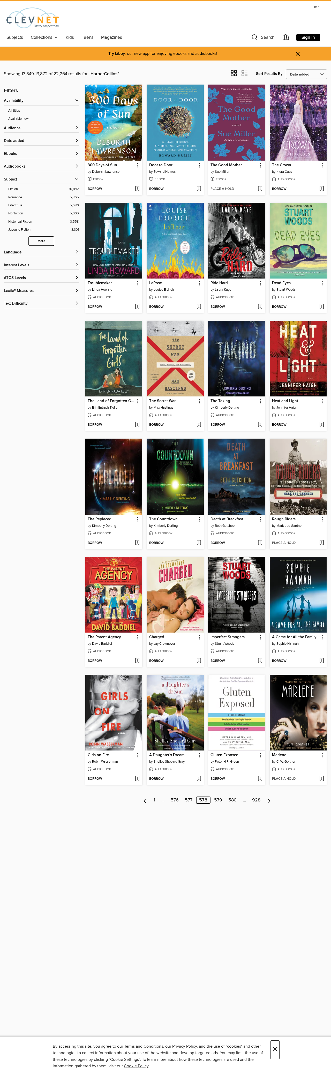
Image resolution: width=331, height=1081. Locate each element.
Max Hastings (163, 408)
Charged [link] (156, 637)
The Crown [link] (281, 165)
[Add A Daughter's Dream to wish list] (198, 779)
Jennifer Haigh (286, 408)
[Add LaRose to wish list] (198, 307)
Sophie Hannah (287, 644)
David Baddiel (102, 644)
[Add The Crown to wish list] (321, 189)
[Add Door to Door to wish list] (198, 189)
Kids (70, 37)
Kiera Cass (284, 172)
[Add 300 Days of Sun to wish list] (137, 189)
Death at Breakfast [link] (226, 519)
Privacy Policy (184, 1046)
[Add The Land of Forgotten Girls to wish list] (137, 425)
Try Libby (116, 53)
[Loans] (286, 38)
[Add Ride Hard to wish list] (260, 307)
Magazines (111, 37)
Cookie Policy (136, 1066)
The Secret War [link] (162, 401)
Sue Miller (222, 172)
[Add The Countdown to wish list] (198, 543)
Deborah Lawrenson (106, 172)
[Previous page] (145, 800)
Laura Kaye (223, 290)
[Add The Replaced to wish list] (137, 543)
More (41, 241)
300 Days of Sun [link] (102, 165)
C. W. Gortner (285, 762)
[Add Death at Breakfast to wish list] (260, 543)
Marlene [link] (279, 755)
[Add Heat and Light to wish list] (321, 425)
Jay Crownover (164, 644)
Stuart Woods (286, 290)
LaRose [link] (155, 283)
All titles (14, 111)
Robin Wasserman (105, 762)
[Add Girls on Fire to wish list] (137, 779)
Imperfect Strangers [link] (227, 637)
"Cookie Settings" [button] (124, 1059)
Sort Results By (269, 73)
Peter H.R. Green (227, 762)
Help (316, 7)
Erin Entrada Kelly (104, 408)
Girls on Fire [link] (98, 755)
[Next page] (269, 800)
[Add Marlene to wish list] (321, 779)
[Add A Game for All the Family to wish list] (321, 661)
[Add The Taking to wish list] (260, 425)
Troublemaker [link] (100, 283)
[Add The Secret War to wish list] (198, 425)
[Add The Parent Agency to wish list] (137, 661)
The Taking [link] (220, 401)
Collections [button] (42, 37)
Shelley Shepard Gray (169, 762)
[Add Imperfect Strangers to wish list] (260, 661)
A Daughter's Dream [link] (166, 755)
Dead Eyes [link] (281, 283)
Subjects (14, 37)
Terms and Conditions (143, 1046)
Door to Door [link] (160, 165)
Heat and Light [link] (285, 401)
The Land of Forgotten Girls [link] (111, 401)
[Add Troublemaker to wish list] (137, 307)
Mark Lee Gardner (289, 526)
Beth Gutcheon (225, 526)
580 (232, 800)
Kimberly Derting (227, 408)
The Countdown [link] (163, 519)
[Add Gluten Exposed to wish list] (260, 779)
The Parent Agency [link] (104, 637)
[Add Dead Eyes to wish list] (321, 307)
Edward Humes (165, 172)
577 (188, 800)
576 (175, 800)
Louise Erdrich (164, 290)
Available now (18, 119)
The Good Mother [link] (226, 165)
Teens (87, 37)
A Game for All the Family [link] (294, 637)
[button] (262, 38)
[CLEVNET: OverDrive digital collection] (33, 18)
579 (218, 800)
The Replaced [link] (99, 519)
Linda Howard (102, 290)
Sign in (308, 37)
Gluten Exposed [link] (224, 755)
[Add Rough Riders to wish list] (321, 543)
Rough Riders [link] (284, 519)
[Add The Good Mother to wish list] (260, 189)
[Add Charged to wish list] (198, 661)
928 (256, 800)
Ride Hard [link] (219, 283)
